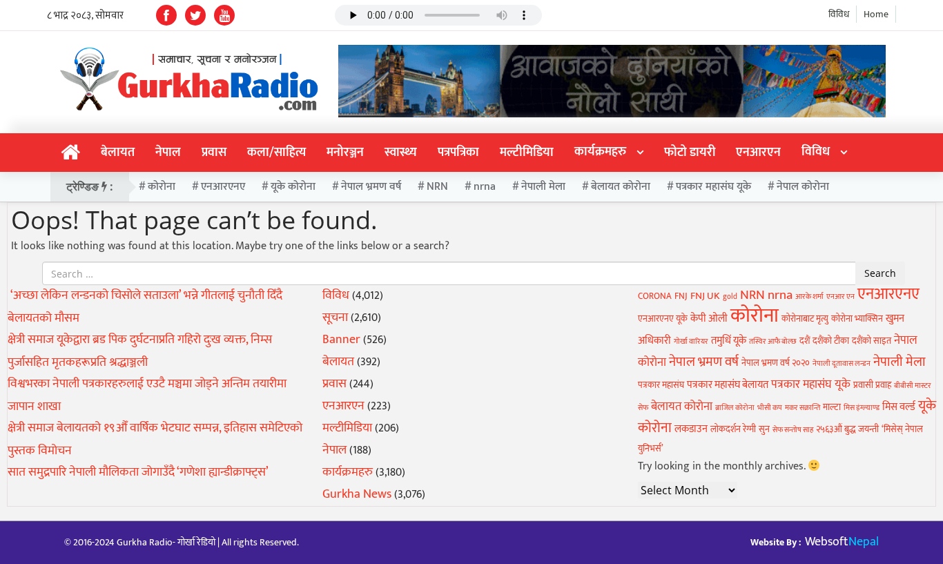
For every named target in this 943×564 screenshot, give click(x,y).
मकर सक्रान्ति (802, 408)
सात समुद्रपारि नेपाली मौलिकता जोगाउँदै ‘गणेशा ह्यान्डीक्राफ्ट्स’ (138, 472)
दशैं (804, 341)
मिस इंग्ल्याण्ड (861, 408)
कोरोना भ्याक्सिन (857, 319)
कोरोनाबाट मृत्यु (804, 319)
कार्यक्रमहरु (600, 152)
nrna (485, 186)
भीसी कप (769, 408)
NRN (437, 186)
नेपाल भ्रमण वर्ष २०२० (775, 363)
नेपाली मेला (543, 186)
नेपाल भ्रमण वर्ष (371, 186)
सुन (764, 429)
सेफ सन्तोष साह (792, 430)
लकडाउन (691, 429)
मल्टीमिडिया (527, 152)
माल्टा (832, 407)
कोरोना (161, 186)
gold (730, 297)
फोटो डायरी (689, 152)
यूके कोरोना (293, 186)
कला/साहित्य (276, 152)
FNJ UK (705, 295)
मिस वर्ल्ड (898, 407)
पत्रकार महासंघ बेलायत (727, 384)
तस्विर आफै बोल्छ (773, 342)
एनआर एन (840, 297)
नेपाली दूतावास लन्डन (842, 364)
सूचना (335, 317)
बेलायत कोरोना (620, 186)
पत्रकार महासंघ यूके (713, 186)
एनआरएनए (223, 186)
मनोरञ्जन (345, 152)
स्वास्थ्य (401, 152)
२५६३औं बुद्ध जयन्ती (847, 429)
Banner (341, 339)
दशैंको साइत (871, 341)
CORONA (655, 296)
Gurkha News (356, 494)
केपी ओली (709, 318)
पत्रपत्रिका (458, 152)
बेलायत (118, 152)
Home (876, 14)
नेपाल (168, 152)
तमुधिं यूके (728, 340)
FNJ (681, 296)
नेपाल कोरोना (803, 186)
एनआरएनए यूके (663, 319)
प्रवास (214, 152)
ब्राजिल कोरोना (735, 408)
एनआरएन (758, 152)
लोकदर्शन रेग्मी (733, 429)
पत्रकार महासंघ (661, 385)
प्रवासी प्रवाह (872, 385)
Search (880, 273)
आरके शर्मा (809, 297)
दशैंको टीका (831, 341)
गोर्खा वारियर (691, 342)
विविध (838, 14)
